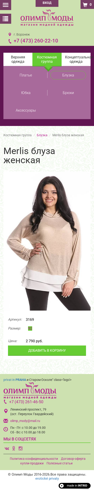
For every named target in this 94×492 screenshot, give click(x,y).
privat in (14, 380)
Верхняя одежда (18, 59)
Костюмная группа (47, 59)
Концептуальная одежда (78, 59)
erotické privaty (47, 478)
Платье (26, 75)
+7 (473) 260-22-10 (36, 41)
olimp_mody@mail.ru (25, 421)
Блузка (68, 75)
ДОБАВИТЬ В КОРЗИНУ (47, 350)
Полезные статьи (60, 463)
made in (77, 485)
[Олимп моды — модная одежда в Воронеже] (47, 17)
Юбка (26, 93)
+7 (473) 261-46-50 (26, 401)
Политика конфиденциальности (34, 459)
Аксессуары (26, 110)
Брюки (68, 93)
